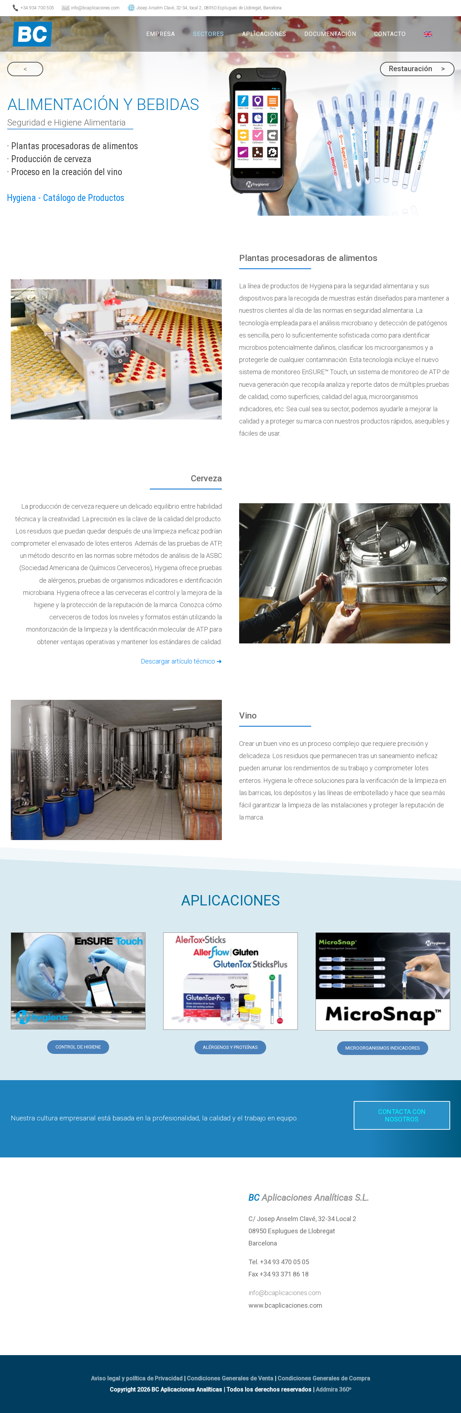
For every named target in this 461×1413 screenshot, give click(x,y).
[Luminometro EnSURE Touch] (78, 936)
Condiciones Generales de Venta (230, 1378)
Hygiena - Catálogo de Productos (65, 198)
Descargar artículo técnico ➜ (181, 661)
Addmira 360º (334, 1389)
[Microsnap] (383, 936)
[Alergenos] (230, 936)
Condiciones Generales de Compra (324, 1378)
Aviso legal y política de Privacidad (137, 1378)
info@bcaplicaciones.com (285, 1293)
